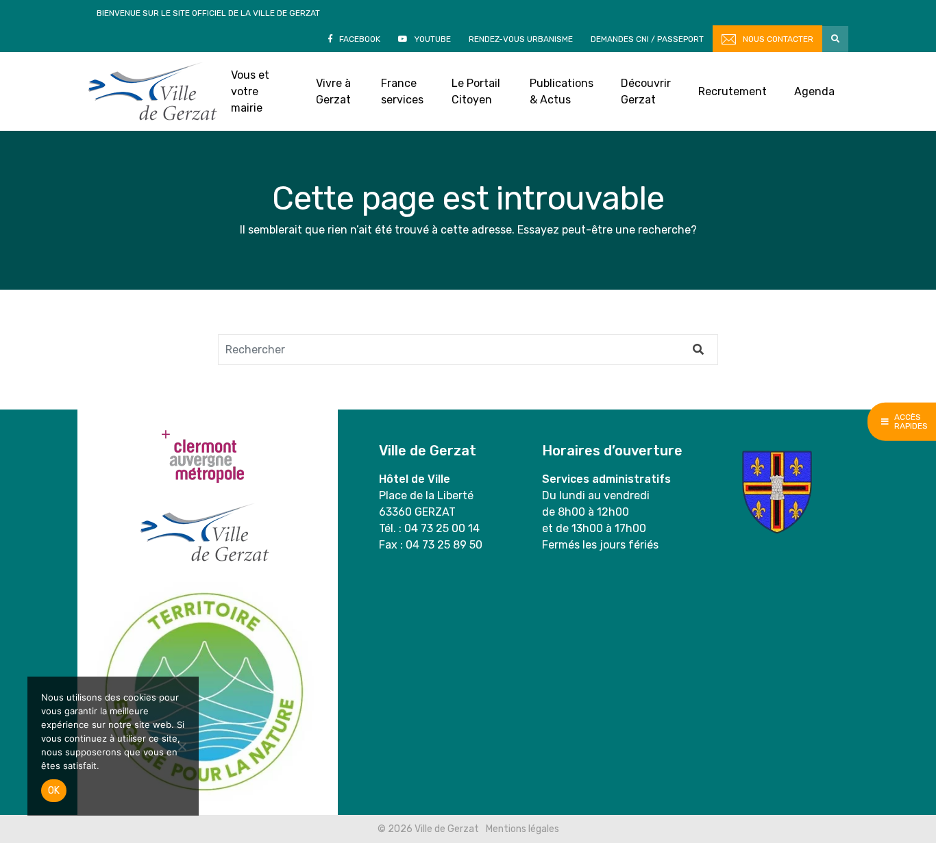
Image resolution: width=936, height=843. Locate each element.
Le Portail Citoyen (476, 91)
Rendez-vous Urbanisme (521, 39)
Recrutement (732, 91)
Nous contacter (778, 39)
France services (402, 91)
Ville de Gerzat (152, 91)
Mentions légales (522, 829)
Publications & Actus (561, 91)
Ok (54, 790)
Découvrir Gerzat (646, 91)
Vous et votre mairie (250, 91)
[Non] (181, 746)
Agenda (814, 91)
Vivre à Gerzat (333, 91)
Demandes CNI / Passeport (647, 39)
